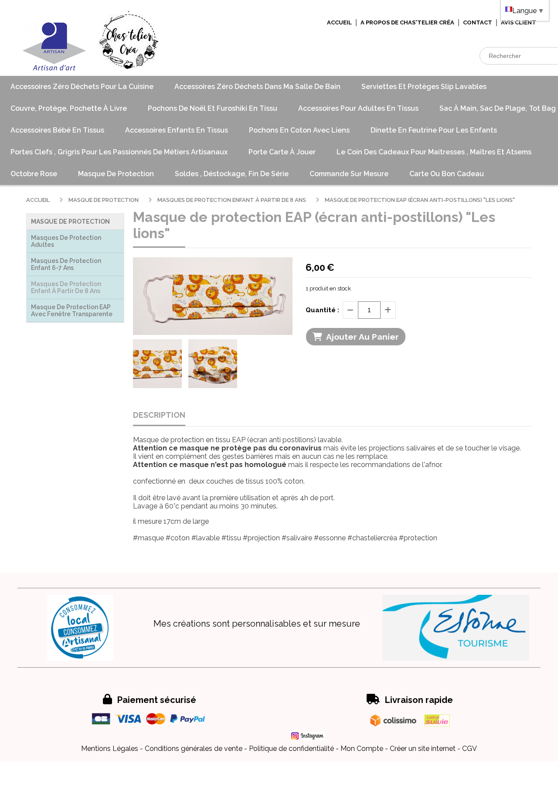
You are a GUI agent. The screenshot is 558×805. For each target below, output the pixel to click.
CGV (469, 748)
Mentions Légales (109, 748)
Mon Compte (361, 748)
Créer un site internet (423, 748)
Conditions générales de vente (193, 748)
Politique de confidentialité (291, 748)
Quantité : (322, 310)
